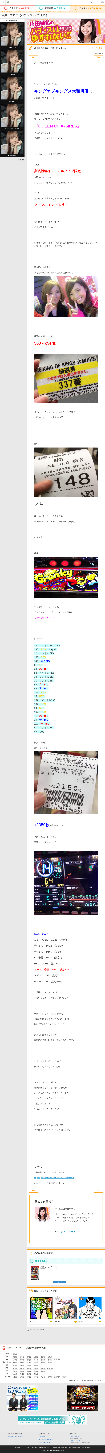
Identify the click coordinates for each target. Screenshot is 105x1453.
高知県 (36, 1374)
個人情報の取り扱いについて (47, 1439)
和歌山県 (50, 1368)
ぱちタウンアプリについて (15, 1436)
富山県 (22, 1362)
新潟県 (15, 1362)
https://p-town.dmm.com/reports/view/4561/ (54, 1178)
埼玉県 (36, 1360)
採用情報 (87, 1447)
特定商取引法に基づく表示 (60, 1447)
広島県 (36, 1371)
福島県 (50, 1357)
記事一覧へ (21, 159)
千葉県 (43, 1360)
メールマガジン (74, 1436)
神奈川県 (57, 1360)
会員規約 (34, 1447)
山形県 (43, 1357)
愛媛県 (29, 1374)
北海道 (15, 1354)
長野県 (50, 1362)
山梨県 (43, 1362)
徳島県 (15, 1374)
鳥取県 (15, 1371)
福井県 (36, 1362)
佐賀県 (22, 1377)
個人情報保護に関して (45, 1447)
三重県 (36, 1365)
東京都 (50, 1360)
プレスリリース (26, 1447)
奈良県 (43, 1368)
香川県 (22, 1374)
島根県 (22, 1371)
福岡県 (15, 1377)
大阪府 (29, 1368)
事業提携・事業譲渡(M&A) (76, 1447)
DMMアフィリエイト (76, 1440)
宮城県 (29, 1357)
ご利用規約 (42, 1436)
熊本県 (36, 1377)
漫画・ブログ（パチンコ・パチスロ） (24, 11)
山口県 (43, 1371)
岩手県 (22, 1357)
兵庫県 (36, 1368)
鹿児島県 (57, 1377)
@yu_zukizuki (68, 1231)
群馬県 (29, 1360)
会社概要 (17, 1447)
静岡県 (22, 1365)
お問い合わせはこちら (45, 1442)
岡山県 (29, 1371)
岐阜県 (15, 1365)
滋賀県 (15, 1368)
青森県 (15, 1357)
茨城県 (15, 1360)
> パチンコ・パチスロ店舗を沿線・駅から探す (86, 1380)
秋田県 (36, 1357)
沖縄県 (64, 1377)
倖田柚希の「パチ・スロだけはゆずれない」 (47, 11)
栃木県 (22, 1360)
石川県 (29, 1362)
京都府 (22, 1368)
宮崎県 (50, 1377)
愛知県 (29, 1365)
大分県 (43, 1377)
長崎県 (29, 1377)
